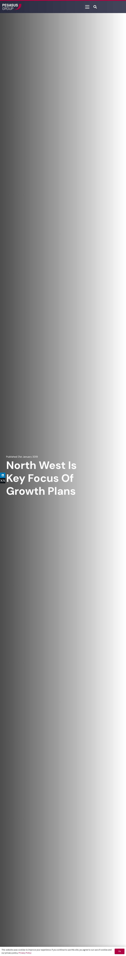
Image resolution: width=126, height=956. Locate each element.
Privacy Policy (25, 953)
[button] (87, 7)
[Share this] (2, 480)
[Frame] (11, 7)
